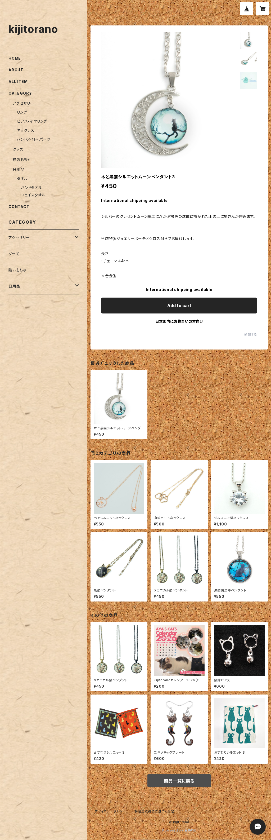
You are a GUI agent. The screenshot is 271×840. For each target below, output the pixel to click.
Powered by (173, 830)
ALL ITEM (18, 81)
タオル (22, 178)
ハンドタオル (31, 187)
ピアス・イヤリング (32, 121)
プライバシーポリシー (110, 811)
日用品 (18, 169)
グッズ (18, 149)
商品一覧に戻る (179, 781)
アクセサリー (23, 103)
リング (22, 112)
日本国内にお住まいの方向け (179, 321)
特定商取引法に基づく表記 (154, 811)
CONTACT (18, 206)
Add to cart (179, 305)
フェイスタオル (33, 195)
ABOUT (15, 70)
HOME (14, 58)
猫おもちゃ (21, 159)
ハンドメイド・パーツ (33, 139)
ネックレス (25, 130)
